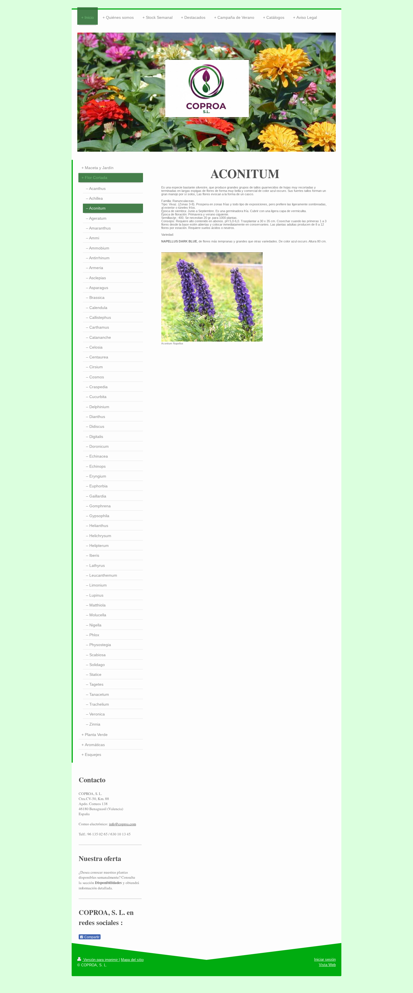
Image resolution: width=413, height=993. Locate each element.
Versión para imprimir (100, 960)
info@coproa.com (122, 823)
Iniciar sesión (325, 959)
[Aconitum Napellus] (212, 297)
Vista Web (327, 965)
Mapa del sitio (132, 960)
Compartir (91, 937)
